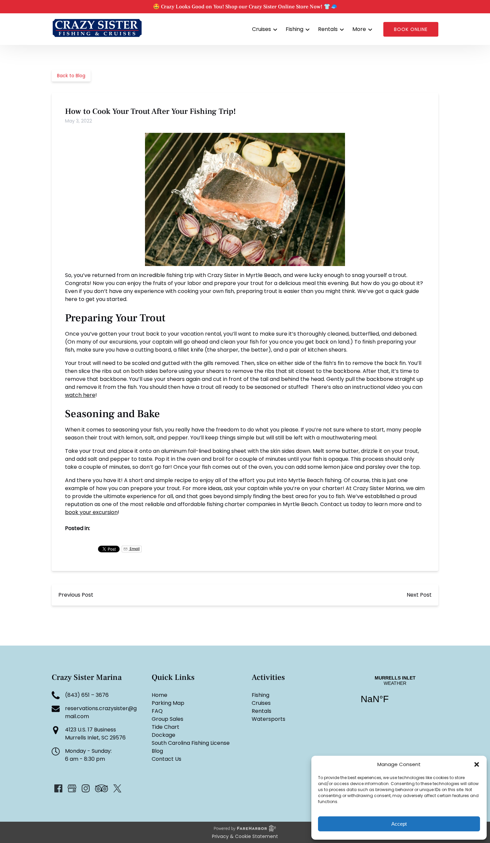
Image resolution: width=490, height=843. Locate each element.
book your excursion (91, 512)
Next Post (419, 595)
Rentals (261, 711)
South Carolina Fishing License (191, 743)
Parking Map (168, 703)
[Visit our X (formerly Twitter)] (117, 788)
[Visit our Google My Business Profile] (72, 788)
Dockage (163, 735)
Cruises (261, 703)
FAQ (157, 711)
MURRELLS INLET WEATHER (395, 693)
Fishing (260, 695)
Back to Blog (71, 75)
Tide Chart (165, 727)
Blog (157, 751)
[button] (476, 764)
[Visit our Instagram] (86, 788)
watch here (80, 395)
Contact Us (166, 759)
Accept (399, 824)
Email (134, 548)
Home (159, 695)
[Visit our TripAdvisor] (101, 788)
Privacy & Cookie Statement (245, 836)
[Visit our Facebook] (58, 788)
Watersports (268, 719)
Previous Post (75, 595)
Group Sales (167, 719)
